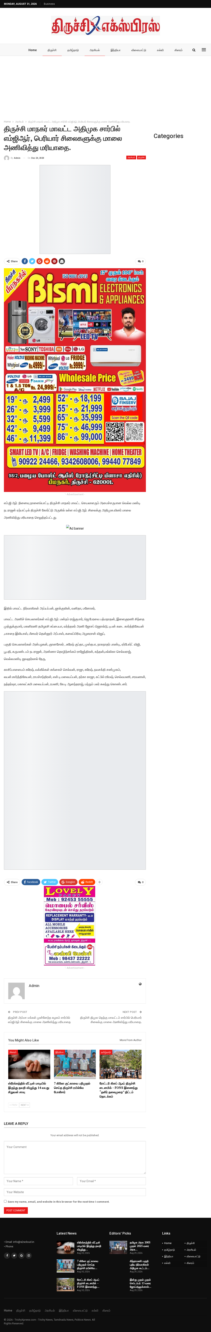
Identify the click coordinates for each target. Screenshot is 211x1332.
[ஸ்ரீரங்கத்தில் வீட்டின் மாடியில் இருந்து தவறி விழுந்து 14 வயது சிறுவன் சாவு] (29, 1064)
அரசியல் (95, 50)
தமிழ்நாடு (73, 50)
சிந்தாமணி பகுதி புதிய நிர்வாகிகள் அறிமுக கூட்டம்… (139, 1264)
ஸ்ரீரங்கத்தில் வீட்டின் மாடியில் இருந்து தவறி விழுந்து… (89, 1246)
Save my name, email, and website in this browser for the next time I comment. (59, 1201)
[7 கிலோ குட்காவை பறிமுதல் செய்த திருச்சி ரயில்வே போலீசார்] (75, 1064)
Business (49, 3)
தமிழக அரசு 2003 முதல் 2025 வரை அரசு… (140, 1246)
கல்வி (160, 50)
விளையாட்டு (138, 50)
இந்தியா (116, 50)
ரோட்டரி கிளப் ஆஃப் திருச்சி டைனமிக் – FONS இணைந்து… (88, 1283)
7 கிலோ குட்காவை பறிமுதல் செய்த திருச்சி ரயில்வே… (87, 1264)
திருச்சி (52, 50)
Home (32, 50)
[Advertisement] (105, 87)
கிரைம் (179, 50)
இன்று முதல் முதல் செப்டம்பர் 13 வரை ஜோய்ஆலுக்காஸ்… (140, 1283)
